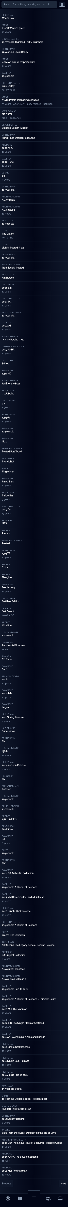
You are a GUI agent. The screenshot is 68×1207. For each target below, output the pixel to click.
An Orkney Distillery (14, 1140)
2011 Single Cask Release (15, 1061)
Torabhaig (8, 942)
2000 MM (7, 693)
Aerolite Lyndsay (11, 313)
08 (3, 403)
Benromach (8, 255)
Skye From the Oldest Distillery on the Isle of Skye (29, 1133)
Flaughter (7, 577)
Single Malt (8, 471)
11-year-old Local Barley (15, 52)
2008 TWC (8, 162)
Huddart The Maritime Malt (16, 1109)
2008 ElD (7, 287)
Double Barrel (10, 39)
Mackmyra (8, 458)
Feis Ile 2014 (8, 587)
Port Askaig (8, 285)
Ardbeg (6, 622)
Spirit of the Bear (11, 383)
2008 (4, 679)
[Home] (8, 1198)
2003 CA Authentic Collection (18, 873)
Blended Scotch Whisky (15, 128)
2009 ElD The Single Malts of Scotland (23, 1023)
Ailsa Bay (7, 520)
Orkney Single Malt (13, 346)
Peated (6, 543)
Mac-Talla (8, 1086)
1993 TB (6, 553)
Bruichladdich (10, 806)
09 (3, 175)
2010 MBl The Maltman (14, 1170)
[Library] (20, 1198)
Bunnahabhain (10, 786)
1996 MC (6, 373)
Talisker (6, 1130)
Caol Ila (6, 73)
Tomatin (6, 656)
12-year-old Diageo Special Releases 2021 (24, 1099)
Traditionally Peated (13, 267)
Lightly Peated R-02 (13, 247)
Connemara (8, 598)
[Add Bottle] (34, 1196)
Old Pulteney (9, 1106)
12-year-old (8, 76)
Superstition (8, 731)
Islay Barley (8, 86)
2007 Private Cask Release (16, 911)
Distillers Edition (10, 601)
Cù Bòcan (7, 659)
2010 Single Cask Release (16, 1047)
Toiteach (6, 789)
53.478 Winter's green (13, 28)
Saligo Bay (8, 495)
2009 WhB (7, 148)
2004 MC (7, 301)
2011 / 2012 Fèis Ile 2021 (15, 1075)
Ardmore (7, 145)
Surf (4, 669)
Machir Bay (8, 18)
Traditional (7, 829)
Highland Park (10, 336)
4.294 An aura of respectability (18, 62)
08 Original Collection (13, 955)
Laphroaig (8, 608)
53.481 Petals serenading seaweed (20, 100)
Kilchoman (8, 15)
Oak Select (8, 611)
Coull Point (8, 393)
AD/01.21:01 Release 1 (13, 969)
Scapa (5, 850)
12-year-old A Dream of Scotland (19, 887)
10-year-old (8, 189)
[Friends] (48, 1198)
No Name (7, 114)
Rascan (6, 533)
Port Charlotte (11, 83)
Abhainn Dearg (10, 676)
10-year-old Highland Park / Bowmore (22, 42)
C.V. (4, 863)
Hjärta (5, 751)
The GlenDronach (12, 265)
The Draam (8, 233)
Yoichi (5, 468)
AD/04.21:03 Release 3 (14, 979)
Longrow (7, 642)
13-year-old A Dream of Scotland (19, 925)
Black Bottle (9, 125)
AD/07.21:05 (8, 199)
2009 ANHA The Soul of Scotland (20, 1156)
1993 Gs (6, 417)
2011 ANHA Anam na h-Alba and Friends (23, 1037)
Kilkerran (7, 221)
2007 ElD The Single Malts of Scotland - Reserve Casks (32, 1143)
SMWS (5, 25)
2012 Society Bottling (13, 1119)
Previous (6, 1183)
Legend (6, 707)
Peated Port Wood (12, 451)
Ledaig (5, 173)
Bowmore (7, 370)
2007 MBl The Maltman (14, 1009)
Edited (5, 363)
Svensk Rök (8, 461)
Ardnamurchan (11, 197)
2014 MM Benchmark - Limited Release (23, 897)
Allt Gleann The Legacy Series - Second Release (28, 945)
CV (3, 741)
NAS (4, 523)
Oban (5, 1096)
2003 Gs (6, 509)
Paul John (7, 360)
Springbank (8, 49)
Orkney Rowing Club (13, 339)
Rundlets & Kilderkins (13, 645)
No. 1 (4, 441)
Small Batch (8, 481)
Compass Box (9, 111)
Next (63, 1183)
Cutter (5, 567)
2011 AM (6, 325)
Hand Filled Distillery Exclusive (18, 138)
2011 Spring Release (13, 717)
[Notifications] (60, 1198)
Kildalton (7, 625)
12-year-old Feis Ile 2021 (15, 989)
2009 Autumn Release (14, 765)
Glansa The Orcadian (13, 935)
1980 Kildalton (9, 819)
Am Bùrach (8, 277)
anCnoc (6, 530)
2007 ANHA (8, 349)
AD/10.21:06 (8, 209)
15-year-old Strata (12, 1089)
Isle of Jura (8, 728)
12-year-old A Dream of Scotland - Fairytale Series (29, 999)
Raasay (6, 231)
